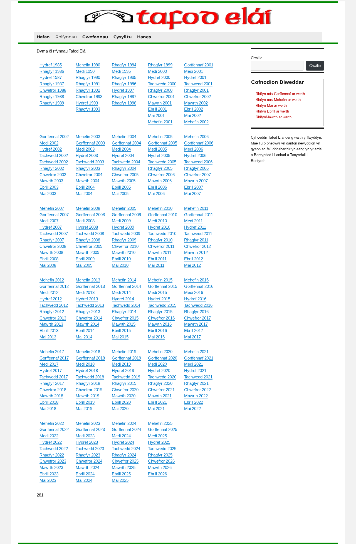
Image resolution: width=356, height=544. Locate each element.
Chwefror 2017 (197, 318)
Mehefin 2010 (160, 208)
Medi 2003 (85, 149)
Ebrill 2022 (193, 402)
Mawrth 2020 (123, 395)
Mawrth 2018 (51, 395)
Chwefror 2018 (52, 389)
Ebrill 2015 (121, 330)
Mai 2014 (84, 337)
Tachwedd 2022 (53, 448)
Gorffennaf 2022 (54, 429)
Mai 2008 (47, 265)
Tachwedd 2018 (90, 377)
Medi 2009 (121, 220)
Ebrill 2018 (48, 402)
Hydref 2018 (87, 370)
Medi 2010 (157, 220)
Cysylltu (122, 36)
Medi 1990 (85, 71)
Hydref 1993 (87, 103)
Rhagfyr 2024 (124, 455)
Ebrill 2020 (121, 402)
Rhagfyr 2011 (196, 240)
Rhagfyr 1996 (124, 83)
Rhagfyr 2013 (88, 311)
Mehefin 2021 (196, 351)
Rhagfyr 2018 (88, 383)
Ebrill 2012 (193, 258)
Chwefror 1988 (52, 90)
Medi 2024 (121, 435)
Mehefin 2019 (124, 351)
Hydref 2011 (195, 227)
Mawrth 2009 (87, 252)
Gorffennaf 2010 (162, 214)
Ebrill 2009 (85, 258)
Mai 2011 (156, 265)
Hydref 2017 (50, 370)
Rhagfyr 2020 (160, 383)
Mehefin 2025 (160, 423)
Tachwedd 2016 (198, 305)
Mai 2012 (192, 265)
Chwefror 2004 (89, 174)
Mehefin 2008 (88, 208)
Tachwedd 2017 (53, 377)
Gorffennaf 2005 (162, 143)
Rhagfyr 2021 (196, 383)
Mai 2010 (120, 265)
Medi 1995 (121, 71)
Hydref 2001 (195, 77)
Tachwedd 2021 (198, 377)
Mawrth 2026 (160, 467)
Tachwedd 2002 (53, 155)
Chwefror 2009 (89, 246)
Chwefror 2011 (161, 246)
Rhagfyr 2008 (88, 240)
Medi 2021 (193, 364)
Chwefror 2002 (197, 96)
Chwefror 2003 (52, 174)
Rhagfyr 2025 (160, 455)
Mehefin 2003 (88, 136)
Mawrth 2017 (196, 324)
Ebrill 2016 (157, 330)
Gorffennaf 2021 (198, 358)
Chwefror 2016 (161, 318)
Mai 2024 (84, 480)
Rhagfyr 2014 (124, 311)
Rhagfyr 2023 (88, 455)
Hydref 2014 (123, 298)
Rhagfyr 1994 (124, 65)
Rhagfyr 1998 (124, 103)
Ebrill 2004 (85, 187)
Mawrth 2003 (51, 180)
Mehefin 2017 (51, 351)
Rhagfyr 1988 (51, 96)
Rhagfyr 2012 (51, 311)
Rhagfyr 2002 (51, 168)
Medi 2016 (193, 292)
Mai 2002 (192, 115)
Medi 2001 (193, 71)
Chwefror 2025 (125, 461)
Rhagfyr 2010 (160, 240)
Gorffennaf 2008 (90, 214)
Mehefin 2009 (124, 208)
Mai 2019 (84, 408)
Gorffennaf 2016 (198, 286)
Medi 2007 (48, 220)
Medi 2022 (48, 435)
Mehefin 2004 (124, 136)
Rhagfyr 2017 (51, 383)
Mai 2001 (156, 115)
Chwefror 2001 (161, 96)
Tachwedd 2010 (162, 233)
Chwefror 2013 (52, 318)
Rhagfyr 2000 (160, 90)
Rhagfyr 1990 (88, 77)
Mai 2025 (120, 480)
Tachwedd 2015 (162, 305)
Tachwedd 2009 (126, 233)
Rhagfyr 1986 (51, 71)
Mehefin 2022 (51, 423)
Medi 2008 (85, 220)
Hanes (144, 36)
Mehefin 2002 (196, 121)
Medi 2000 (157, 71)
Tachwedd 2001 (198, 83)
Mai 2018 (47, 408)
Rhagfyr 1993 (88, 109)
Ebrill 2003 (48, 187)
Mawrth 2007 (196, 180)
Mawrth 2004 (87, 180)
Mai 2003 (47, 193)
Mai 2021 (156, 408)
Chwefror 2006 (161, 174)
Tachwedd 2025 (162, 448)
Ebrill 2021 (157, 402)
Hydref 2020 (159, 370)
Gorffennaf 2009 (126, 214)
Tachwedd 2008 (90, 233)
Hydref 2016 (195, 298)
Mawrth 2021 (160, 395)
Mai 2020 (120, 408)
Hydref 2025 (159, 442)
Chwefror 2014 (89, 318)
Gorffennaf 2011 (198, 214)
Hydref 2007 (50, 227)
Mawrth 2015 (123, 324)
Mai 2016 (156, 337)
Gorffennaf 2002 (54, 136)
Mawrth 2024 (87, 467)
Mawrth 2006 (160, 180)
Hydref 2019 (123, 370)
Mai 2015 (120, 337)
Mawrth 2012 (196, 252)
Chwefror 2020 (125, 389)
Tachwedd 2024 (126, 448)
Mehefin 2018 (88, 351)
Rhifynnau (66, 36)
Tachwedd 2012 (53, 305)
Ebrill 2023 (48, 473)
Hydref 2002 (50, 149)
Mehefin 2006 (196, 136)
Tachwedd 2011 (198, 233)
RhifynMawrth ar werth (273, 117)
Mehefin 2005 (160, 136)
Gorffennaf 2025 (162, 429)
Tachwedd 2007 (53, 233)
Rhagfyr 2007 (51, 240)
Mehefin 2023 (88, 423)
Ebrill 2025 (121, 473)
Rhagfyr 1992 (88, 90)
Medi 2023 (85, 435)
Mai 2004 (84, 193)
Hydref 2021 (195, 370)
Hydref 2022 (50, 442)
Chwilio (256, 58)
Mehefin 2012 (51, 280)
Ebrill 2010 (121, 258)
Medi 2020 (157, 364)
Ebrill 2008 (48, 258)
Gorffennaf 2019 (126, 358)
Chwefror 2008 (52, 246)
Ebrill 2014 (85, 330)
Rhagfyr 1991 (88, 83)
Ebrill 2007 (193, 187)
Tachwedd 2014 (126, 305)
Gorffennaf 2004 (126, 143)
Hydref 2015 (159, 298)
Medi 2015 (157, 292)
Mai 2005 (120, 193)
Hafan (43, 36)
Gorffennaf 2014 (126, 286)
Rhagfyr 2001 (196, 90)
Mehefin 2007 (51, 208)
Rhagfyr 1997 (124, 96)
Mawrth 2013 (51, 324)
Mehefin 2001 (160, 121)
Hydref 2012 (50, 298)
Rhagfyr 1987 (51, 83)
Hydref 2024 (123, 442)
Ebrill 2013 (48, 330)
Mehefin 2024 (124, 423)
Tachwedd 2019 (126, 377)
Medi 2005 (157, 149)
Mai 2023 (47, 480)
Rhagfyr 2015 (160, 311)
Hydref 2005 (159, 155)
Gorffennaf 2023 (90, 429)
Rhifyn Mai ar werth (271, 105)
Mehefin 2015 (160, 280)
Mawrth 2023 (51, 467)
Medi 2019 (121, 364)
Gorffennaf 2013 (90, 286)
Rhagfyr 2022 (51, 455)
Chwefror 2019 (89, 389)
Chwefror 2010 (125, 246)
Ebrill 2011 (157, 258)
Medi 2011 (193, 220)
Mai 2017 (192, 337)
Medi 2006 (193, 149)
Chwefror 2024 (89, 461)
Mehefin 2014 (124, 280)
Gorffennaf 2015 (162, 286)
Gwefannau (95, 36)
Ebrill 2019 (85, 402)
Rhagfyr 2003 (88, 168)
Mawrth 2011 (159, 252)
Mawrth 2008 (51, 252)
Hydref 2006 (195, 155)
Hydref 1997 (123, 90)
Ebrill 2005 (121, 187)
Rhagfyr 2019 (124, 383)
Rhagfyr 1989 (51, 103)
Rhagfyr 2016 (196, 311)
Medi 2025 (157, 435)
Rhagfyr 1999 (160, 65)
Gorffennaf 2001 (198, 65)
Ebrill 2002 (193, 109)
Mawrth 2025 (123, 467)
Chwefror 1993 (89, 96)
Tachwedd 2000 (162, 83)
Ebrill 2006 (157, 187)
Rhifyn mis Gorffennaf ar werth (280, 94)
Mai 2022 (192, 408)
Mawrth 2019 (87, 395)
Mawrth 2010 (123, 252)
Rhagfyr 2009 (124, 240)
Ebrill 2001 (157, 109)
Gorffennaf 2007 (54, 214)
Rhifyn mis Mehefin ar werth (278, 100)
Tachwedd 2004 (126, 161)
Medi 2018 (85, 364)
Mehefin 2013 (88, 280)
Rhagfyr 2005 (160, 168)
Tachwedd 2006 (198, 161)
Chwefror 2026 (161, 461)
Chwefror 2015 (125, 318)
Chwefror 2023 (52, 461)
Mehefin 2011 (196, 208)
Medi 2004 (121, 149)
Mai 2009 (84, 265)
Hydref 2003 (87, 155)
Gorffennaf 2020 (162, 358)
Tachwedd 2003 (90, 161)
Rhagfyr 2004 (124, 168)
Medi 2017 (48, 364)
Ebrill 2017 (193, 330)
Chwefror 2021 (161, 389)
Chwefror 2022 (197, 389)
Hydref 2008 (87, 227)
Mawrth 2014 (87, 324)
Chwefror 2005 (125, 174)
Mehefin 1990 (88, 65)
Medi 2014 (121, 292)
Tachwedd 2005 (162, 161)
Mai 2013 (47, 337)
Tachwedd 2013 (90, 305)
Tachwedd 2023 (90, 448)
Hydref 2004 (123, 155)
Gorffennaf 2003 (90, 143)
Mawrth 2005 (123, 180)
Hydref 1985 (50, 65)
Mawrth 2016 (160, 324)
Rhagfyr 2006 (196, 168)
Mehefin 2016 (196, 280)
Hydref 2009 (123, 227)
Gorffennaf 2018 (90, 358)
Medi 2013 (85, 292)
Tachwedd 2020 (162, 377)
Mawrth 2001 (160, 103)
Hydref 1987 (50, 77)
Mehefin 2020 (160, 351)
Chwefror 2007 (197, 174)
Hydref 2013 (87, 298)
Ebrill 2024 (85, 473)
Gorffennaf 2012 (54, 286)
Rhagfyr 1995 (124, 77)
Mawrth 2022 (196, 395)
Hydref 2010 (159, 227)
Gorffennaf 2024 (126, 429)
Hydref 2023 (87, 442)
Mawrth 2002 (196, 103)
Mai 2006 (156, 193)
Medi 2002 (48, 143)
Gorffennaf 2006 (198, 143)
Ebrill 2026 (157, 473)
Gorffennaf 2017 (54, 358)
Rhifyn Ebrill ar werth (272, 111)
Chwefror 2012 (197, 246)
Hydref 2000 (159, 77)
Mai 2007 (192, 193)
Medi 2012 (48, 292)
